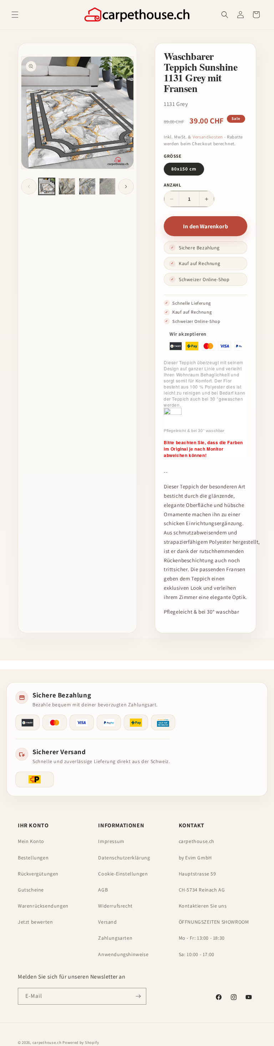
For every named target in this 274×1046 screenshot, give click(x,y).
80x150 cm (184, 169)
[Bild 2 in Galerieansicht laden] (67, 186)
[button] (15, 14)
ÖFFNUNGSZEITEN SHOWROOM (214, 922)
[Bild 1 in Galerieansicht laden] (47, 186)
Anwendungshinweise (123, 954)
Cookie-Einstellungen (123, 873)
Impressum (111, 841)
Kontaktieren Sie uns (203, 906)
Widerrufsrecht (115, 906)
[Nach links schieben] (29, 186)
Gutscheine (31, 890)
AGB (103, 890)
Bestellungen (33, 857)
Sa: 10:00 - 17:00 (196, 954)
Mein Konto (31, 841)
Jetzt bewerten (35, 922)
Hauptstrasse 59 (197, 873)
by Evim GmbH (195, 857)
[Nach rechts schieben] (126, 186)
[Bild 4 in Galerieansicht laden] (107, 186)
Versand (107, 922)
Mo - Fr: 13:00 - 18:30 (202, 938)
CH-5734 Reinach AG (202, 890)
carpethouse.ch (196, 841)
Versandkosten (208, 137)
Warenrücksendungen (43, 906)
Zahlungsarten (115, 938)
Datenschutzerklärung (124, 857)
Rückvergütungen (38, 873)
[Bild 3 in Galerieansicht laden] (87, 186)
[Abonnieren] (138, 996)
